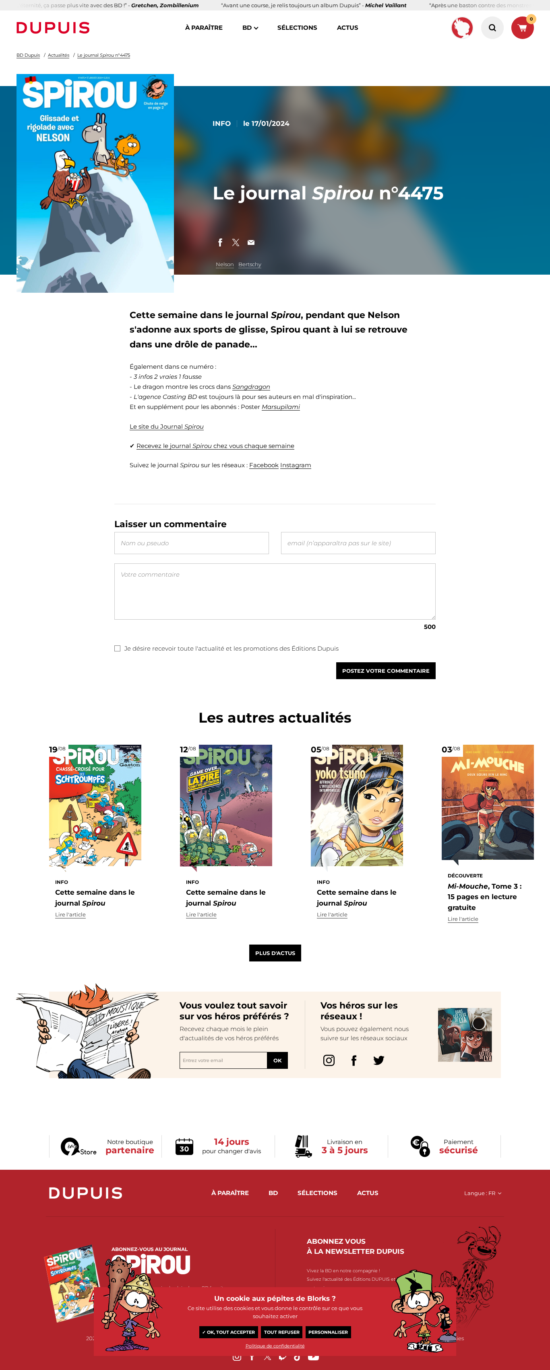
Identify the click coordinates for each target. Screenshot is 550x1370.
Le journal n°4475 (103, 55)
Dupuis (55, 28)
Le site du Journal (167, 426)
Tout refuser (282, 1332)
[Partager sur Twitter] (235, 242)
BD (247, 27)
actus (347, 27)
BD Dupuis (28, 55)
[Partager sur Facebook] (220, 242)
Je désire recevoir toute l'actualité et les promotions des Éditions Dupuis (231, 648)
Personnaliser (328, 1332)
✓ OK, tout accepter (228, 1332)
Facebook (264, 465)
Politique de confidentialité (275, 1346)
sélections (297, 27)
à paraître (204, 27)
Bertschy (249, 264)
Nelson (225, 264)
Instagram (295, 465)
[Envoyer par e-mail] (250, 242)
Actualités (58, 55)
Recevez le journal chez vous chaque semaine (215, 446)
